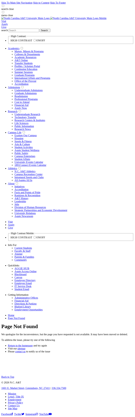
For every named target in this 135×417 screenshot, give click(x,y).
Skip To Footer (58, 2)
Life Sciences (21, 123)
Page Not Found (16, 318)
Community (20, 259)
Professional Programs (26, 99)
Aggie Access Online (25, 271)
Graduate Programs (24, 75)
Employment (14, 399)
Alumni (18, 254)
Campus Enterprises (24, 156)
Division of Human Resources (30, 207)
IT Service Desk (22, 286)
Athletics (12, 168)
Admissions (14, 87)
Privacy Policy (15, 402)
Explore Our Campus (25, 135)
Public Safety (21, 153)
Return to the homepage (20, 345)
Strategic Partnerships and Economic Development (40, 210)
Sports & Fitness (23, 141)
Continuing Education (25, 69)
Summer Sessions (23, 72)
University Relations (25, 213)
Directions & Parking (25, 303)
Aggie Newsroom (23, 216)
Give (3, 27)
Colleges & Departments (27, 54)
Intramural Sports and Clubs (29, 177)
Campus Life (14, 132)
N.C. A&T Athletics (24, 171)
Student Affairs (22, 159)
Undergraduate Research (27, 114)
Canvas (18, 277)
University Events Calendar (28, 162)
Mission (12, 393)
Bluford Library (22, 306)
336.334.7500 (59, 388)
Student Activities (23, 147)
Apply (4, 24)
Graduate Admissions (25, 93)
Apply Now (20, 108)
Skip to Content (41, 2)
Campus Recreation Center (28, 174)
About (11, 183)
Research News (22, 129)
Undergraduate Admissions (28, 90)
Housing (18, 138)
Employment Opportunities (28, 309)
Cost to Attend (21, 102)
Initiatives (19, 186)
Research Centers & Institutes (29, 120)
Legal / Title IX (16, 396)
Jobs (16, 204)
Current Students (23, 248)
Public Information (24, 126)
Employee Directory (25, 280)
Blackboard (20, 274)
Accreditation (21, 84)
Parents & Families (24, 256)
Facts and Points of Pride (27, 192)
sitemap (21, 348)
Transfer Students (23, 63)
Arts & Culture (22, 144)
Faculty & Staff (22, 251)
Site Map (12, 408)
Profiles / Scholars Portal (27, 66)
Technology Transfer (25, 117)
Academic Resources (25, 57)
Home (11, 315)
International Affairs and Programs (32, 78)
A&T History (21, 198)
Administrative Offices (26, 297)
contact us (20, 351)
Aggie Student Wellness (26, 150)
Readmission (21, 96)
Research (12, 111)
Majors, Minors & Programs (29, 51)
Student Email (21, 289)
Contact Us (14, 405)
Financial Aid (21, 105)
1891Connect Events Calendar (30, 165)
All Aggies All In (23, 180)
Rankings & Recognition (27, 195)
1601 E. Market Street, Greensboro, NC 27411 (25, 388)
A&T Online (21, 60)
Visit (3, 21)
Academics (13, 48)
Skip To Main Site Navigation (16, 2)
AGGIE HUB (21, 268)
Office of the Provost (25, 81)
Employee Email (23, 283)
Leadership (20, 201)
